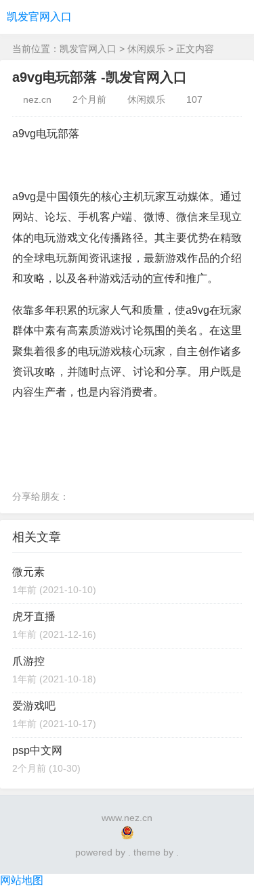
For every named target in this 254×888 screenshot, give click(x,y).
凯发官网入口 (39, 16)
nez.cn (37, 99)
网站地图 (21, 880)
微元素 (28, 572)
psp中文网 (37, 750)
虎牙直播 (34, 616)
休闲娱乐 (146, 48)
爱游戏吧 (34, 705)
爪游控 (28, 661)
